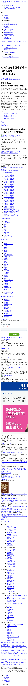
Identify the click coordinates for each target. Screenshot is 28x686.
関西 (5, 230)
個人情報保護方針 (5, 646)
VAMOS (6, 284)
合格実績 (6, 17)
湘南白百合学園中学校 (10, 52)
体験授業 (6, 15)
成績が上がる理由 (11, 527)
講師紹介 (9, 538)
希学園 (5, 250)
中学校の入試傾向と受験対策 (14, 603)
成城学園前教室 (8, 304)
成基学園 (6, 273)
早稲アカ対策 (10, 555)
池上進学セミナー (8, 258)
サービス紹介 (10, 530)
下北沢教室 (7, 301)
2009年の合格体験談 (9, 201)
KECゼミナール (8, 293)
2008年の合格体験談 (9, 203)
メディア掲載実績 (5, 642)
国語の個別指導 (11, 561)
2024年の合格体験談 (9, 178)
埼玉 (5, 224)
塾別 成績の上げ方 (8, 31)
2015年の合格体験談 (9, 192)
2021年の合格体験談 (9, 183)
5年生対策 (9, 558)
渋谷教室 (6, 302)
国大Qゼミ (6, 270)
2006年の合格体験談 (9, 206)
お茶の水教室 (10, 574)
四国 (5, 233)
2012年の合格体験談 (9, 197)
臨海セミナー (7, 287)
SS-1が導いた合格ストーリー (11, 215)
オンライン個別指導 (9, 29)
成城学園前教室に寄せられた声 (12, 209)
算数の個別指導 (11, 563)
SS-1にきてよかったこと (10, 214)
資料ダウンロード (8, 34)
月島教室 (9, 572)
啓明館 (5, 269)
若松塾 (5, 289)
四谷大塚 (6, 245)
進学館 (5, 278)
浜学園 (5, 248)
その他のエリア (8, 237)
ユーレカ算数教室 (8, 292)
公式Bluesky (10, 620)
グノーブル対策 (11, 550)
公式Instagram (10, 613)
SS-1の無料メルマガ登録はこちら (9, 170)
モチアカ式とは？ (11, 529)
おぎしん (6, 264)
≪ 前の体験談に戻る (6, 78)
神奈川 (5, 51)
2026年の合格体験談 (9, 175)
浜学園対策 (10, 552)
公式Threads (10, 615)
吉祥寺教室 (7, 299)
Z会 (5, 290)
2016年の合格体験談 (9, 190)
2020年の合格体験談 (9, 184)
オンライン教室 (8, 315)
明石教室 (6, 313)
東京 (5, 226)
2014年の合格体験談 (9, 193)
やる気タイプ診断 (11, 532)
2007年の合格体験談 (9, 204)
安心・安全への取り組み (11, 647)
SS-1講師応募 (4, 644)
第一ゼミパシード (8, 280)
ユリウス (6, 286)
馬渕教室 (6, 251)
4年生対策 (9, 560)
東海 (5, 229)
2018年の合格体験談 (9, 187)
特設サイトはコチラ (6, 473)
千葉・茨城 (7, 222)
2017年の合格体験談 (9, 189)
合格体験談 (7, 27)
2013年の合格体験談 (9, 195)
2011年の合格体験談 (9, 198)
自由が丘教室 (7, 307)
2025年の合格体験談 (9, 176)
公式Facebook (10, 617)
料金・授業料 (10, 541)
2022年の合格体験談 (9, 181)
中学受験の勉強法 (8, 32)
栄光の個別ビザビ (8, 255)
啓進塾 (5, 267)
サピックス (7, 242)
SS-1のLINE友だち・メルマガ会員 (16, 598)
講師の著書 (15, 642)
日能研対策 (10, 554)
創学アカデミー (8, 275)
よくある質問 (10, 640)
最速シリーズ (10, 537)
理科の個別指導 (11, 565)
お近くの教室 (7, 38)
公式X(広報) (10, 612)
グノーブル (7, 256)
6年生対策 (9, 557)
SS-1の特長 (6, 18)
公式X (8, 610)
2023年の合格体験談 (9, 179)
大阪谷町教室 (7, 310)
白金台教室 (7, 305)
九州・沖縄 (7, 235)
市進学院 (6, 259)
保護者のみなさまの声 (10, 212)
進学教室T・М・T (8, 281)
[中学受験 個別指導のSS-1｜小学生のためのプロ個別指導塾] (14, 3)
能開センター (7, 283)
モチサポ (9, 534)
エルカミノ (7, 262)
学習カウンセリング (9, 35)
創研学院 (6, 276)
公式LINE (9, 607)
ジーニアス (7, 272)
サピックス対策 (11, 549)
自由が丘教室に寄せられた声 (11, 211)
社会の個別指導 (11, 566)
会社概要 (22, 642)
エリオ (5, 261)
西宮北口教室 (7, 311)
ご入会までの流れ (11, 540)
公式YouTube (10, 609)
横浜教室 (6, 308)
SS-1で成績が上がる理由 (10, 24)
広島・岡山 (7, 232)
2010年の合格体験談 (9, 200)
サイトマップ (23, 647)
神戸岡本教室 (7, 316)
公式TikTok (9, 618)
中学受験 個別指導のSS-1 (10, 48)
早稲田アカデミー (8, 244)
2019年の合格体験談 (9, 186)
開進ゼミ (6, 266)
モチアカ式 (6, 667)
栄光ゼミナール (8, 253)
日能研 (5, 247)
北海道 (5, 221)
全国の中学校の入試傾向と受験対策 (10, 79)
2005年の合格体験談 (9, 208)
